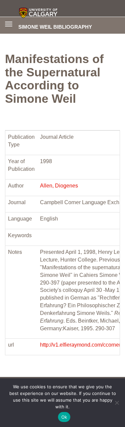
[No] (116, 402)
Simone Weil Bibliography (55, 26)
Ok (64, 417)
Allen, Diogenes (59, 185)
